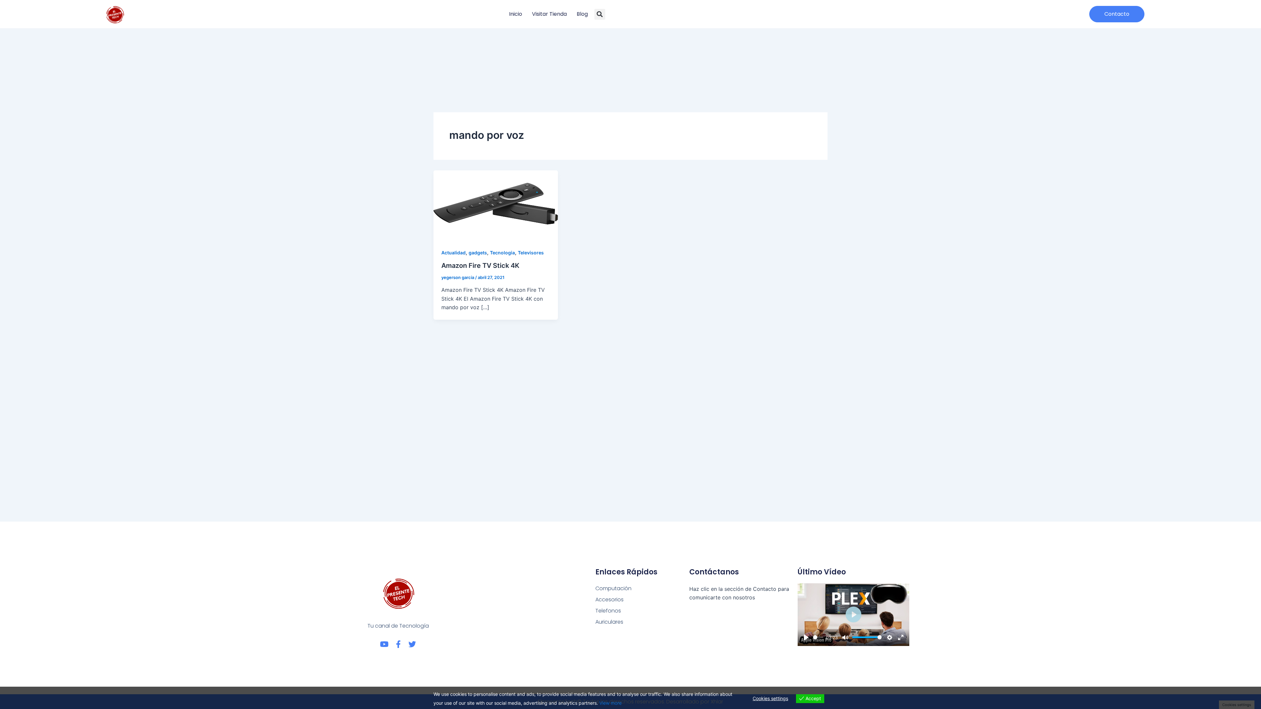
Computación (613, 588)
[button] (599, 14)
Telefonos (608, 610)
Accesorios (609, 599)
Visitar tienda (549, 14)
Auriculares (609, 622)
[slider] (818, 637)
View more (610, 703)
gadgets (478, 252)
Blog (582, 14)
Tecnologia (502, 252)
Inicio (515, 14)
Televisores (531, 252)
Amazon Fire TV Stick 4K (480, 265)
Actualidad (453, 252)
